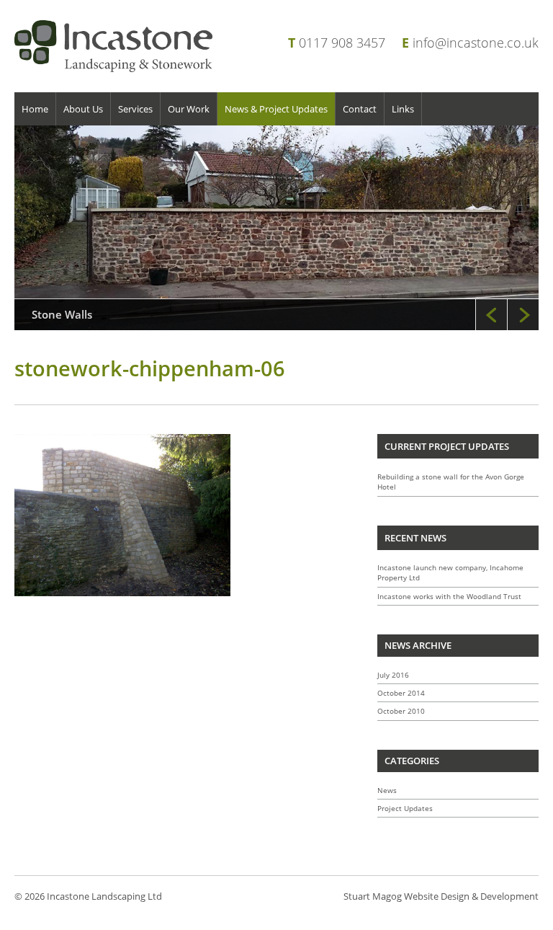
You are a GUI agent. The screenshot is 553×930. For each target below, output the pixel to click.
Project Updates (405, 808)
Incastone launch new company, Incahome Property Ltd (450, 572)
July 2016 (393, 675)
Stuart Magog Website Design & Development (441, 896)
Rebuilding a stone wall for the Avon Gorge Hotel (450, 481)
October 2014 (401, 693)
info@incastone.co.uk (476, 42)
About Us (83, 108)
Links (403, 108)
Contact (360, 108)
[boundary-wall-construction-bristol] (276, 227)
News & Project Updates (276, 108)
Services (135, 108)
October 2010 (401, 711)
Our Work (189, 108)
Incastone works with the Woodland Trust (449, 596)
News (387, 790)
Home (35, 108)
